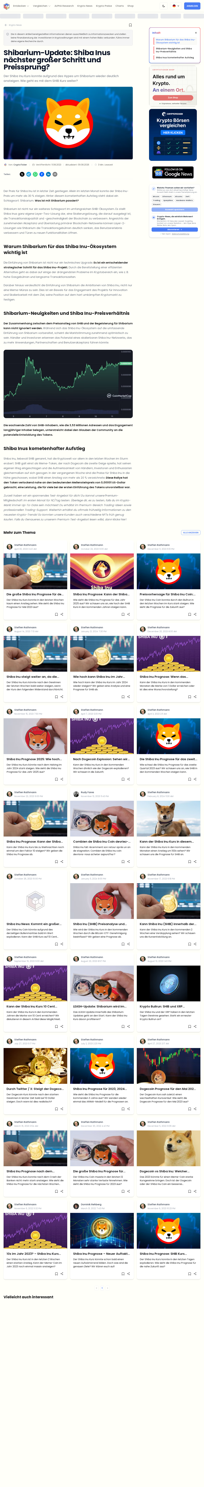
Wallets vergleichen (102, 778)
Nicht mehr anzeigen (102, 786)
